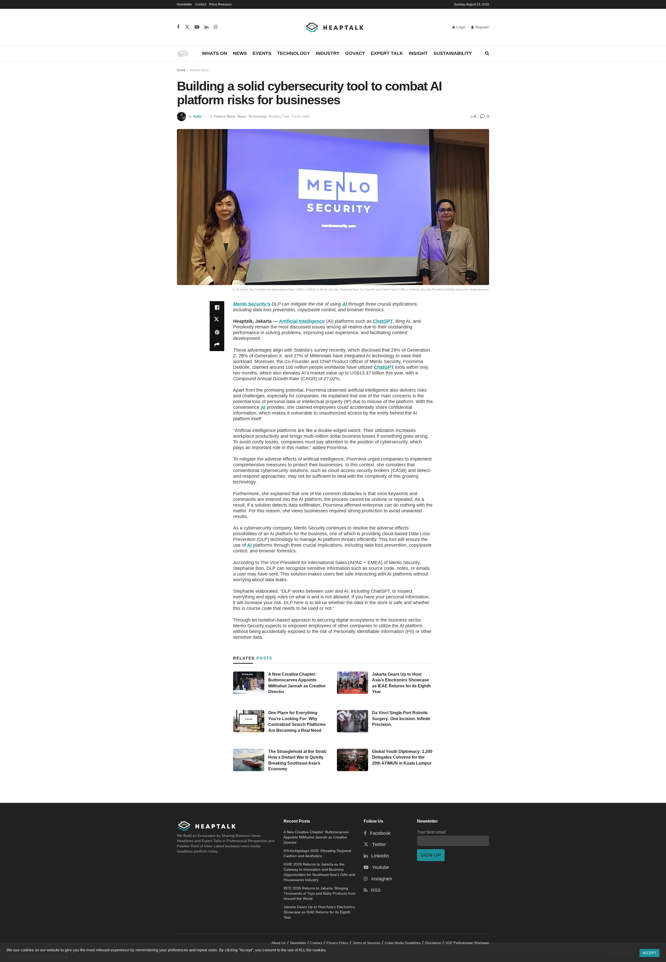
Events (262, 53)
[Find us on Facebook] (178, 27)
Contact (200, 4)
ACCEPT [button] (649, 953)
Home (181, 70)
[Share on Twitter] (217, 320)
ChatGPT (383, 321)
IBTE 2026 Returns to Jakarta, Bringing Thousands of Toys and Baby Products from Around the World (320, 893)
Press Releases (220, 4)
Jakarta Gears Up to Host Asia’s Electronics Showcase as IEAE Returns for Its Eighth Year (319, 912)
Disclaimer (433, 943)
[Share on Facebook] (217, 307)
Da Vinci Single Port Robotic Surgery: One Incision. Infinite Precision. (401, 719)
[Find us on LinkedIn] (206, 27)
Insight (418, 53)
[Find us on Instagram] (215, 27)
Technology (293, 53)
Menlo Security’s (251, 304)
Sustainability (452, 53)
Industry (328, 53)
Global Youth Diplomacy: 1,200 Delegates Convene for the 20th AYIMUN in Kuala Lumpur (402, 757)
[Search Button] (487, 53)
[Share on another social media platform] (217, 345)
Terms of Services (366, 943)
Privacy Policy (337, 943)
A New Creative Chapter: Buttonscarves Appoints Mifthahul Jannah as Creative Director (316, 837)
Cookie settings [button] (622, 953)
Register (481, 27)
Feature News (199, 70)
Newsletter (184, 4)
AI (344, 304)
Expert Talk (387, 53)
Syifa (197, 116)
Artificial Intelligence (302, 321)
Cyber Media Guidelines (403, 943)
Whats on (214, 53)
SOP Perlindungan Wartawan (467, 943)
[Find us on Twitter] (187, 27)
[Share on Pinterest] (217, 332)
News (240, 53)
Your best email (431, 832)
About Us (279, 943)
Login (460, 27)
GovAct (355, 53)
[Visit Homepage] (335, 27)
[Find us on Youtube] (197, 27)
